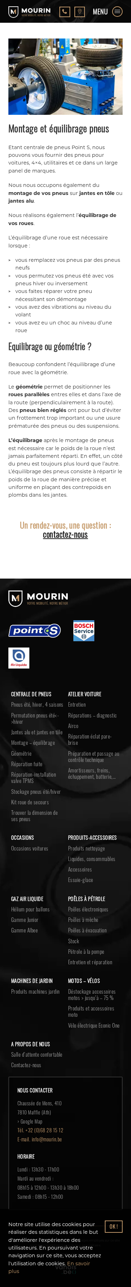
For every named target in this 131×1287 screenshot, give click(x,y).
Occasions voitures (30, 848)
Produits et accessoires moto (91, 1011)
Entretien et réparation (90, 962)
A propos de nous (30, 1044)
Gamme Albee (24, 930)
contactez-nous (65, 534)
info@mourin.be (47, 1139)
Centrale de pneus (31, 694)
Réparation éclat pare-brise (90, 739)
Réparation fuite (27, 764)
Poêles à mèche (83, 919)
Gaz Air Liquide (27, 899)
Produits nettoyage (86, 848)
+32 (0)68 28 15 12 (44, 1130)
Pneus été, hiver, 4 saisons (37, 704)
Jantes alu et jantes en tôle (37, 732)
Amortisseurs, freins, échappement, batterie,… (92, 773)
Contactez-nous (26, 1065)
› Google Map (30, 1121)
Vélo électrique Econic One (93, 1025)
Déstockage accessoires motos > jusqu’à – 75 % (92, 994)
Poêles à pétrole (86, 899)
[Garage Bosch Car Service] (83, 631)
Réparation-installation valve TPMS (33, 777)
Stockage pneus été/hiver (36, 791)
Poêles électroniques (88, 909)
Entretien (77, 704)
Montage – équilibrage (33, 742)
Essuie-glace (80, 879)
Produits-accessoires (92, 837)
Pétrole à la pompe (86, 951)
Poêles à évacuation (87, 930)
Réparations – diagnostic (92, 715)
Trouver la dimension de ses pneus (34, 815)
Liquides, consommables (92, 858)
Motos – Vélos (84, 981)
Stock (73, 941)
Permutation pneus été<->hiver (35, 718)
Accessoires (80, 869)
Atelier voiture (84, 694)
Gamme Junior (25, 919)
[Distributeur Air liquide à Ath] (18, 659)
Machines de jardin (32, 981)
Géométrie (21, 753)
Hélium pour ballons (30, 909)
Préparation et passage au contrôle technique (93, 756)
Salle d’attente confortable (37, 1054)
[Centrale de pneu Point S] (34, 632)
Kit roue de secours (30, 802)
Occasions (22, 837)
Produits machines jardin (35, 991)
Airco (73, 725)
